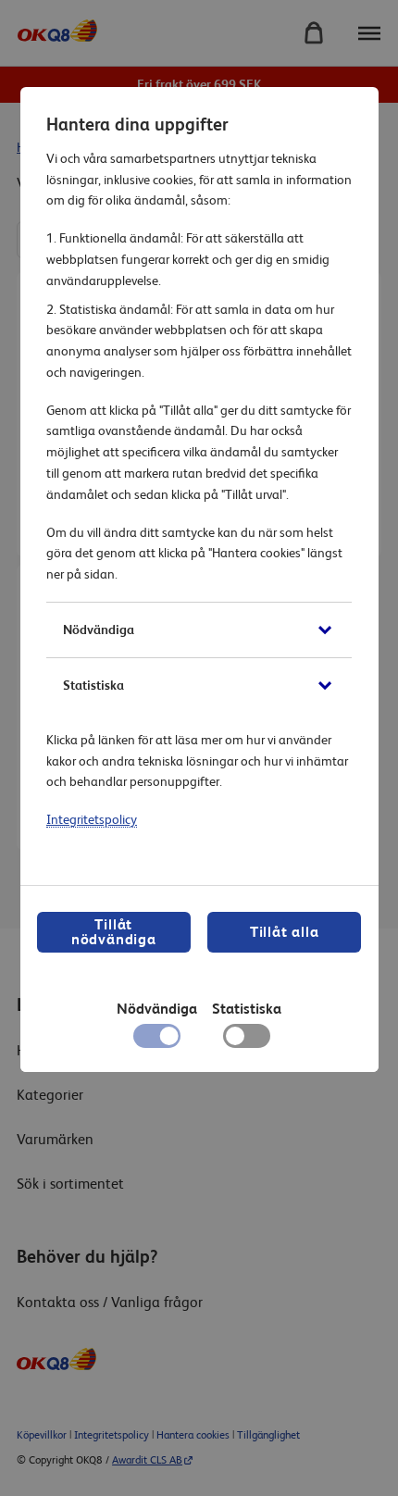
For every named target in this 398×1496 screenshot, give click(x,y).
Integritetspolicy (91, 819)
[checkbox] (246, 1040)
